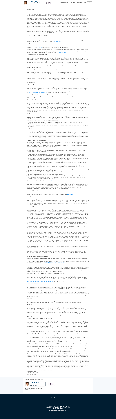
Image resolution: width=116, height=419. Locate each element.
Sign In (90, 2)
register (40, 47)
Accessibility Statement (56, 397)
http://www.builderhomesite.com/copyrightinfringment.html (40, 281)
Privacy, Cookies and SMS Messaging (44, 400)
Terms (63, 397)
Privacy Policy (57, 41)
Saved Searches (79, 2)
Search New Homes (64, 2)
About (84, 2)
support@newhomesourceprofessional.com (38, 92)
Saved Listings (72, 2)
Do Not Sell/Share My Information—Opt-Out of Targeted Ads (66, 400)
